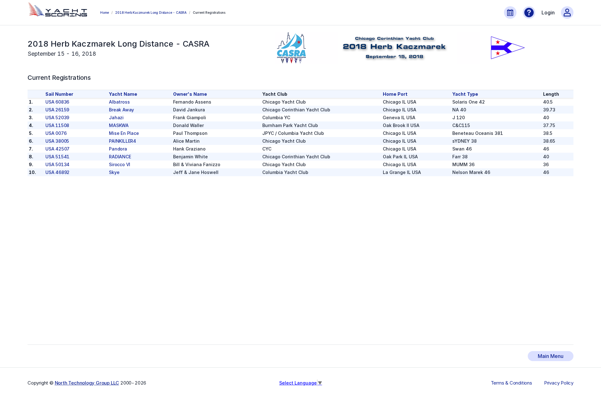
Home (104, 12)
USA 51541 (57, 156)
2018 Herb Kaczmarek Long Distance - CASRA (151, 12)
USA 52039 (57, 117)
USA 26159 (57, 109)
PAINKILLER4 (122, 141)
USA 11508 (57, 125)
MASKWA (119, 125)
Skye (114, 172)
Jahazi (116, 117)
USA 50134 (57, 164)
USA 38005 (57, 141)
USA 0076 (55, 133)
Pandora (118, 148)
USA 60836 (57, 102)
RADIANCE (120, 156)
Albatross (119, 102)
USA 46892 (57, 172)
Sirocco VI (119, 164)
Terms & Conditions (511, 383)
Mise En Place (124, 133)
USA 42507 (57, 148)
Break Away (121, 109)
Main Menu (550, 356)
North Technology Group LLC (87, 383)
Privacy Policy (558, 383)
